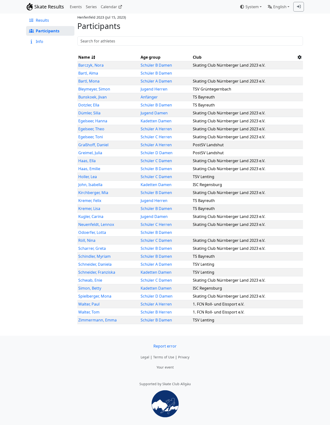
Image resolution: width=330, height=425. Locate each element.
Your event (165, 367)
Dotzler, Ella (88, 105)
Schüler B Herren (156, 312)
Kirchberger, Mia (93, 192)
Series (91, 6)
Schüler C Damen (156, 160)
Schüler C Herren (156, 136)
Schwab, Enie (90, 280)
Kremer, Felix (89, 200)
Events (76, 6)
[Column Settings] (299, 57)
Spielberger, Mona (94, 296)
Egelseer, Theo (91, 129)
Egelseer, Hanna (92, 121)
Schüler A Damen (156, 81)
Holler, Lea (87, 176)
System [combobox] (252, 6)
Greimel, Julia (90, 152)
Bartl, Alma (88, 73)
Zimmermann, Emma (97, 320)
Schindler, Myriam (94, 256)
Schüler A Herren (156, 129)
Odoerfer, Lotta (92, 232)
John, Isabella (90, 184)
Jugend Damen (154, 113)
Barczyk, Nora (91, 65)
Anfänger (149, 97)
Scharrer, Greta (92, 248)
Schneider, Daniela (95, 264)
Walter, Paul (89, 304)
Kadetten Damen (156, 121)
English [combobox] (280, 6)
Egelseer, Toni (90, 136)
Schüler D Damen (156, 152)
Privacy (183, 357)
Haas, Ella (87, 160)
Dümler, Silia (89, 113)
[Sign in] (298, 7)
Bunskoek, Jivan (92, 97)
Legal (145, 357)
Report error (165, 346)
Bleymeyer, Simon (94, 89)
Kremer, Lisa (89, 208)
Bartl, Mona (89, 81)
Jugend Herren (154, 89)
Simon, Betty (89, 288)
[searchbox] (190, 41)
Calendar (109, 6)
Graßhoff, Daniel (93, 144)
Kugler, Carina (90, 216)
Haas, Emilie (89, 168)
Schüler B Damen (156, 65)
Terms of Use (163, 357)
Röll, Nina (86, 240)
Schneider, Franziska (96, 272)
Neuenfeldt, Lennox (96, 224)
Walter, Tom (89, 312)
